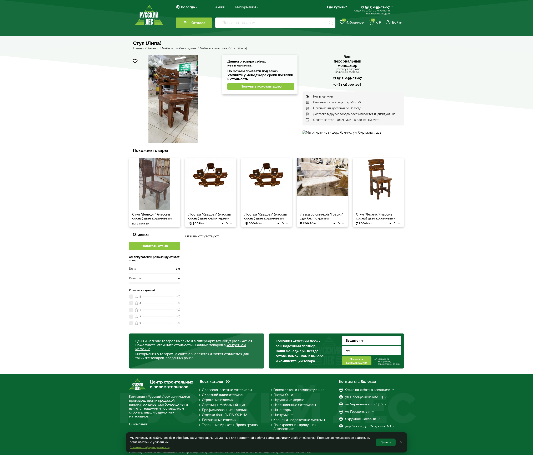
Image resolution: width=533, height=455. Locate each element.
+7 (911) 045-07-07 (375, 7)
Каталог (198, 23)
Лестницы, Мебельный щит (223, 405)
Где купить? (337, 7)
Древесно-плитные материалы (227, 390)
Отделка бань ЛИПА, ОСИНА (224, 415)
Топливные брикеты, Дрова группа (230, 425)
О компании (138, 424)
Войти (397, 22)
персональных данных (389, 364)
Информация (245, 7)
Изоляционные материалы (294, 405)
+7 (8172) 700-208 (347, 84)
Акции (220, 7)
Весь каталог (212, 381)
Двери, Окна (283, 395)
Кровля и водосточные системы (299, 420)
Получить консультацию (260, 86)
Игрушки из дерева (289, 400)
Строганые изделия (217, 400)
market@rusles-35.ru (378, 13)
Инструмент (283, 415)
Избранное (353, 22)
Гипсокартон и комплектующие (298, 390)
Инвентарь (282, 410)
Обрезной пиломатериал (222, 395)
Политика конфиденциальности (149, 447)
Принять (386, 442)
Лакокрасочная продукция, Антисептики (295, 427)
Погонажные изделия (219, 420)
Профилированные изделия (224, 410)
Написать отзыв (155, 246)
